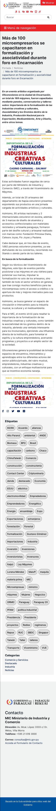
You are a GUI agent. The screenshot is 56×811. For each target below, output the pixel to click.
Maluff (32, 571)
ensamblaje (26, 511)
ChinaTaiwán (14, 458)
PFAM (10, 609)
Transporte (13, 647)
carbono (30, 450)
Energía (11, 511)
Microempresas (15, 587)
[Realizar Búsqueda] (48, 17)
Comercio (31, 458)
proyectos (12, 625)
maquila (44, 571)
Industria (32, 541)
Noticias (18, 68)
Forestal (28, 526)
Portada (6, 68)
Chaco (43, 450)
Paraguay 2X (41, 602)
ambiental (29, 435)
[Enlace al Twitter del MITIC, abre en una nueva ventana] (13, 411)
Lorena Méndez (15, 571)
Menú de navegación (21, 28)
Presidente (30, 617)
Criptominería (36, 473)
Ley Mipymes (25, 564)
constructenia (34, 465)
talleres (34, 640)
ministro (33, 587)
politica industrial (27, 609)
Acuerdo (23, 427)
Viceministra (30, 647)
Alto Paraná (13, 435)
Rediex (26, 625)
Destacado (11, 663)
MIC (29, 579)
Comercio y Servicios (16, 659)
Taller (22, 640)
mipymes (12, 594)
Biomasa (12, 443)
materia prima (14, 579)
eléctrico (22, 488)
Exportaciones (15, 518)
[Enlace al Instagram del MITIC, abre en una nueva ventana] (8, 411)
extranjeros (34, 518)
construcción (14, 465)
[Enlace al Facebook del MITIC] (3, 411)
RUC (20, 632)
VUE (44, 647)
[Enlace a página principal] (23, 5)
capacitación (14, 450)
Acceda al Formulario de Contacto (24, 743)
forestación (13, 526)
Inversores (33, 556)
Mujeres (26, 594)
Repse (10, 632)
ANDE (42, 435)
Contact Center (15, 473)
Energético (35, 503)
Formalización (14, 534)
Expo (40, 511)
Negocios (40, 594)
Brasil (33, 443)
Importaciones (15, 541)
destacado (24, 480)
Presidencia (13, 617)
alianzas (36, 427)
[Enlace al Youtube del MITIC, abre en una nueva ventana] (18, 411)
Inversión (12, 549)
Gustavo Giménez (37, 534)
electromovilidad (16, 496)
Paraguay (24, 602)
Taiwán (11, 640)
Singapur (43, 632)
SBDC (31, 632)
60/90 (10, 427)
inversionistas (15, 556)
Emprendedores (16, 503)
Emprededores (38, 496)
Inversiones (28, 549)
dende (10, 480)
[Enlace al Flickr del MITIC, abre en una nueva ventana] (24, 411)
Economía (40, 480)
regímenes (40, 625)
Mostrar (49, 2)
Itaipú (10, 564)
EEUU (10, 488)
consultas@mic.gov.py (27, 739)
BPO (23, 443)
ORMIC (11, 602)
